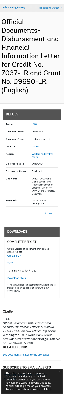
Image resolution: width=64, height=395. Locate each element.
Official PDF (14, 255)
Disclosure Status (16, 171)
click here (46, 389)
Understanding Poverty (13, 7)
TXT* (10, 263)
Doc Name (11, 178)
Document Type (15, 139)
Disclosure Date (15, 163)
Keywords (11, 200)
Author (10, 124)
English (55, 7)
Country (10, 146)
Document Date (15, 131)
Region (10, 153)
